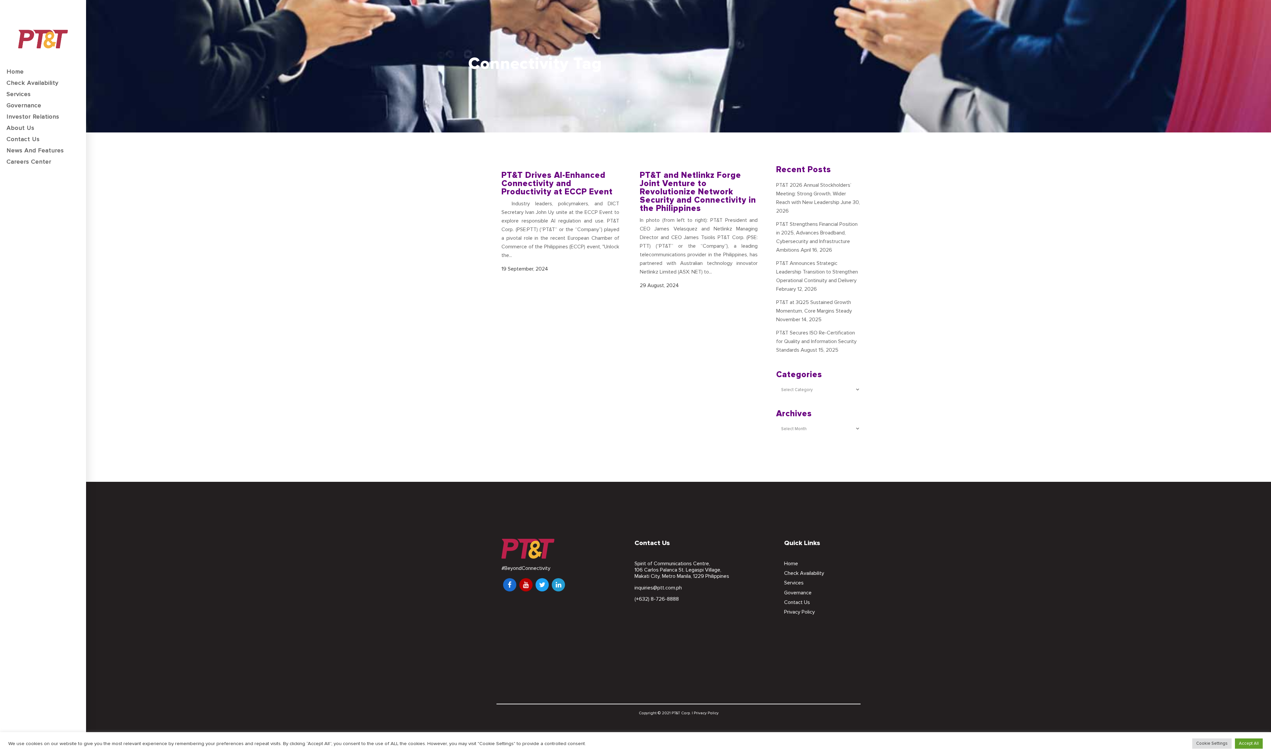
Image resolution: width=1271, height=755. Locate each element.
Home (791, 563)
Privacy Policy (799, 612)
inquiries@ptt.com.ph (658, 587)
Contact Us (797, 602)
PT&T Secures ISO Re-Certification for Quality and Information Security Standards (816, 341)
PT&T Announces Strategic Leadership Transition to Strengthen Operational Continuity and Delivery (817, 272)
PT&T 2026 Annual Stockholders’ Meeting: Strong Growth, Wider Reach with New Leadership (813, 194)
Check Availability (804, 573)
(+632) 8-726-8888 (657, 599)
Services (794, 582)
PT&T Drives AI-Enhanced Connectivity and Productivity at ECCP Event (557, 183)
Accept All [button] (1249, 743)
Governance (798, 592)
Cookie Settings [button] (1212, 743)
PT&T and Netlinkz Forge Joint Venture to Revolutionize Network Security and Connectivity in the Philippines (698, 191)
